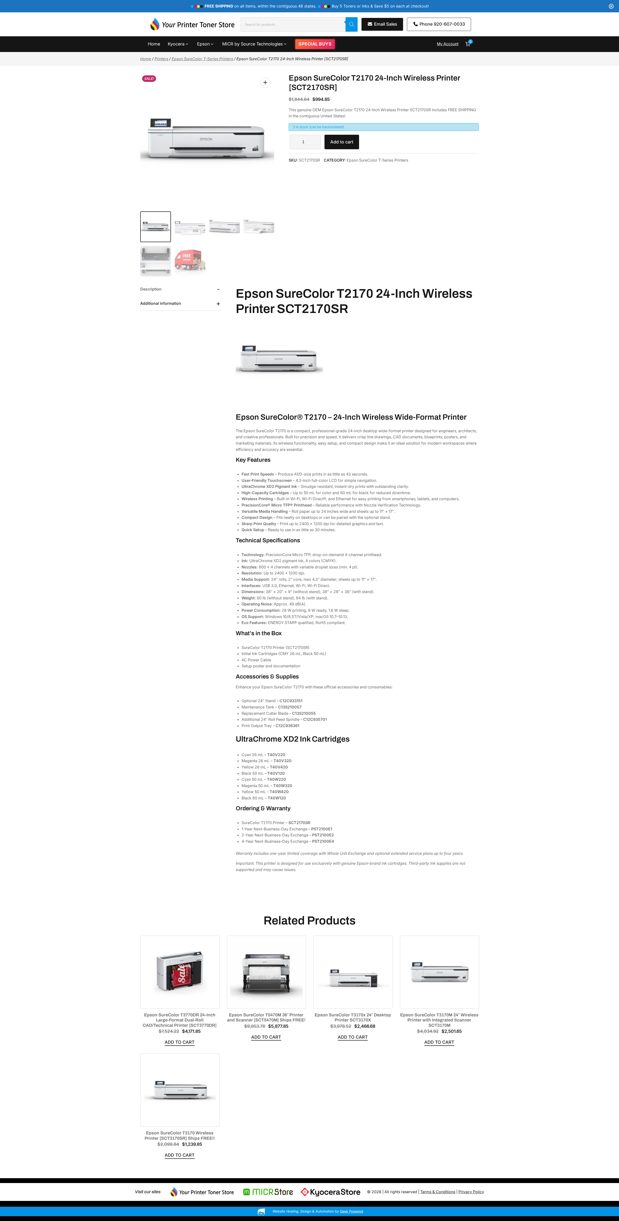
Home (145, 58)
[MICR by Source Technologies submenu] (285, 43)
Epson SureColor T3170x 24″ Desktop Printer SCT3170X (353, 1018)
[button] (265, 82)
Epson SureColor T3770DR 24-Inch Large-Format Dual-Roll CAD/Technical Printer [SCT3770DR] (180, 1020)
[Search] (352, 24)
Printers (161, 58)
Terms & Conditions (437, 1191)
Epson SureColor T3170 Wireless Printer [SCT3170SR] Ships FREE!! (180, 1136)
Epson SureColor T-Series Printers (202, 58)
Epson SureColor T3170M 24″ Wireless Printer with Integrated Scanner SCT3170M (439, 1020)
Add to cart (341, 141)
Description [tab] (151, 289)
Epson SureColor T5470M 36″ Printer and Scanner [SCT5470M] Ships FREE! (266, 1018)
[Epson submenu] (212, 43)
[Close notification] (611, 6)
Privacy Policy (471, 1191)
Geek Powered (351, 1211)
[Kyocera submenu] (186, 43)
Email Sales (385, 24)
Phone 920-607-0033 (441, 24)
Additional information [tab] (160, 303)
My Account (447, 43)
